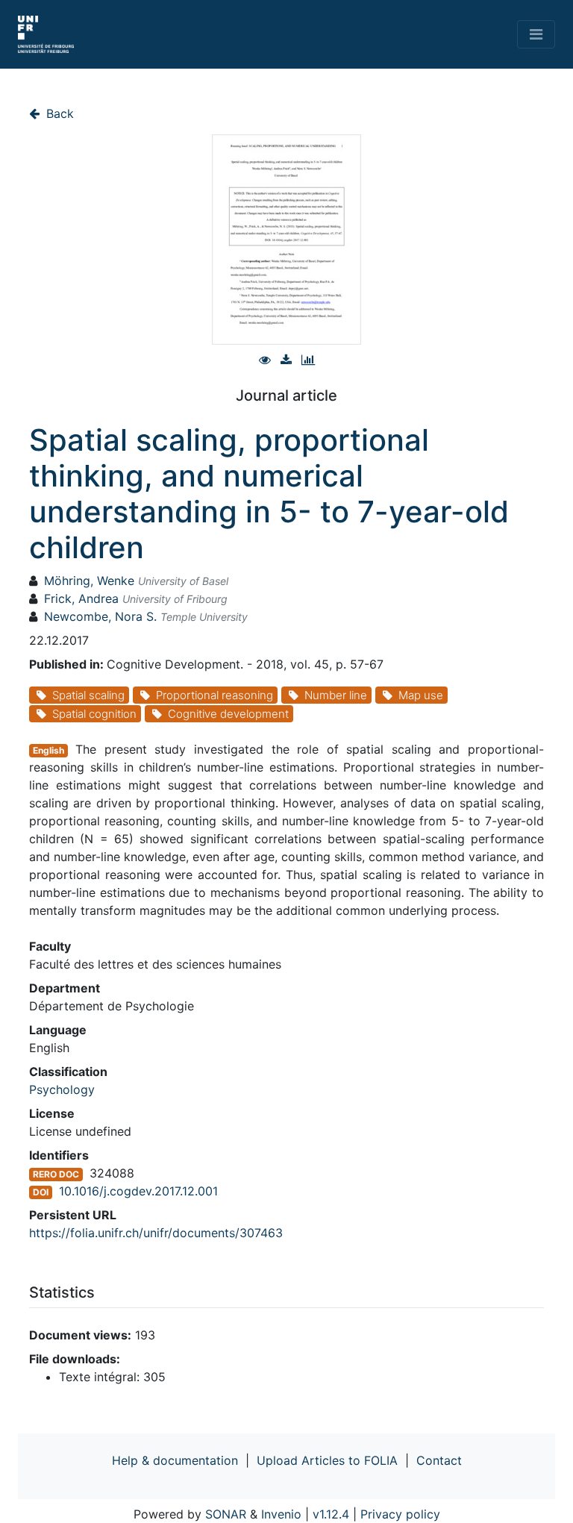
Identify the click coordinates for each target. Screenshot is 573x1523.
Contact (439, 1460)
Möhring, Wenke (89, 580)
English (48, 750)
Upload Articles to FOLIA (327, 1460)
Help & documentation (175, 1460)
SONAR (225, 1514)
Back (58, 113)
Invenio (281, 1514)
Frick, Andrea (81, 598)
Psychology (62, 1089)
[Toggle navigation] (536, 34)
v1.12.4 (331, 1514)
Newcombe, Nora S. (100, 616)
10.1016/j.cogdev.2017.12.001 (138, 1190)
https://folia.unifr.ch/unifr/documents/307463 (156, 1232)
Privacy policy (400, 1514)
